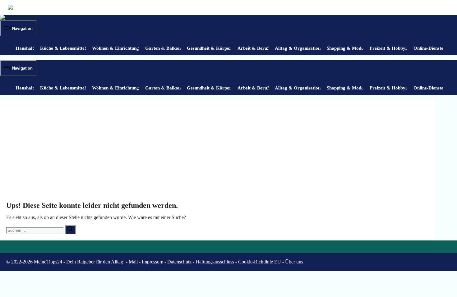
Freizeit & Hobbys (388, 48)
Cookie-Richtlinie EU (259, 261)
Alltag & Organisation (298, 48)
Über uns (294, 261)
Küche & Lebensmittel (63, 48)
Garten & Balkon (163, 48)
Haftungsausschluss (215, 261)
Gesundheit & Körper (209, 48)
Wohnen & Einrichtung (115, 48)
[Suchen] (70, 229)
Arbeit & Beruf (253, 48)
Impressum (152, 261)
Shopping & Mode (345, 48)
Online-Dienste (428, 48)
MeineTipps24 (48, 261)
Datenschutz (179, 261)
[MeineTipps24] (17, 17)
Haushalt (25, 48)
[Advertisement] (217, 152)
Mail (133, 261)
